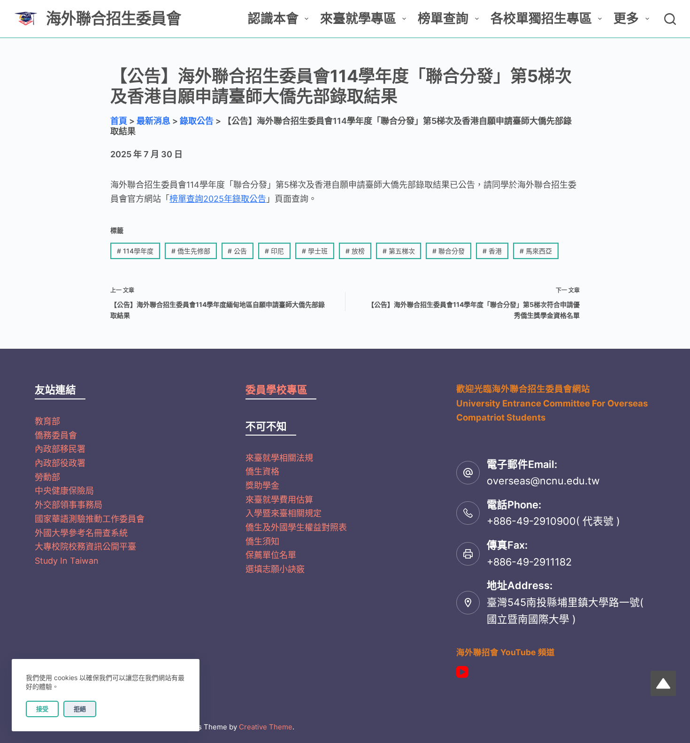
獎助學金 (262, 485)
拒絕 (80, 708)
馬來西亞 (536, 251)
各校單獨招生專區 (541, 18)
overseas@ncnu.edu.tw (543, 481)
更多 (626, 18)
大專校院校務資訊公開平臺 (85, 547)
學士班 (315, 251)
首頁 (118, 121)
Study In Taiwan (67, 561)
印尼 (274, 251)
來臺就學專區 (358, 18)
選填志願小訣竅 (275, 569)
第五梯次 (399, 251)
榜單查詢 (443, 18)
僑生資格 (262, 471)
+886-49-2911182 (529, 562)
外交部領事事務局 (68, 505)
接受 (42, 708)
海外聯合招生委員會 (113, 18)
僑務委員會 (56, 435)
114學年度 (135, 251)
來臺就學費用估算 (279, 500)
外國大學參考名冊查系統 (81, 533)
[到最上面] (663, 683)
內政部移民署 (60, 449)
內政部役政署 (60, 463)
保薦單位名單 (270, 555)
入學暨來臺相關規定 (283, 513)
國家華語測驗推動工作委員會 (90, 519)
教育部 (47, 421)
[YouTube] (462, 672)
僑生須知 (262, 541)
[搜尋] (670, 19)
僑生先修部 (190, 251)
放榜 (355, 251)
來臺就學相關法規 (279, 458)
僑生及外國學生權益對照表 (296, 527)
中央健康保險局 (64, 491)
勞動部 (47, 477)
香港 (492, 251)
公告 (237, 251)
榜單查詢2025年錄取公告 (217, 199)
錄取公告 (197, 121)
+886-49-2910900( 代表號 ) (553, 521)
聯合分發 (448, 251)
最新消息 (153, 121)
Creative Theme (265, 726)
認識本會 (273, 18)
